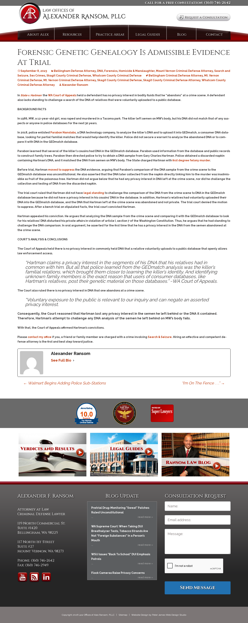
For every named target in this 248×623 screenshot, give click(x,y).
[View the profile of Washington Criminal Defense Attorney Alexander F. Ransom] (162, 413)
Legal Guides (147, 34)
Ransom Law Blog (195, 454)
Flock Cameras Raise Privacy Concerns (118, 572)
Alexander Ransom (75, 84)
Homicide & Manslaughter (137, 70)
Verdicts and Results (52, 454)
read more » (145, 517)
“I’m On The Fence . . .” (203, 383)
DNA (100, 70)
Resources (72, 34)
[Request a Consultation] (204, 17)
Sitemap (123, 615)
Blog (181, 34)
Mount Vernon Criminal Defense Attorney (184, 70)
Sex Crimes (37, 75)
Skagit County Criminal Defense (68, 75)
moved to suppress (61, 169)
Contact (214, 34)
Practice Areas (110, 34)
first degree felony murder (191, 160)
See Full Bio (61, 360)
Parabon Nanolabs (63, 132)
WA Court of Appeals (62, 95)
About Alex (38, 34)
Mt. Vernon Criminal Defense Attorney (69, 80)
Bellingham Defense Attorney (75, 70)
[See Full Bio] (73, 360)
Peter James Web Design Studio (169, 615)
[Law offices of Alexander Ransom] (72, 14)
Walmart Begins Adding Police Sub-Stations (64, 383)
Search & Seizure (160, 337)
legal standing (94, 192)
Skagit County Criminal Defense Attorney (171, 80)
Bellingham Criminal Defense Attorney (176, 75)
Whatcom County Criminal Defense (117, 75)
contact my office (39, 337)
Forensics (110, 70)
